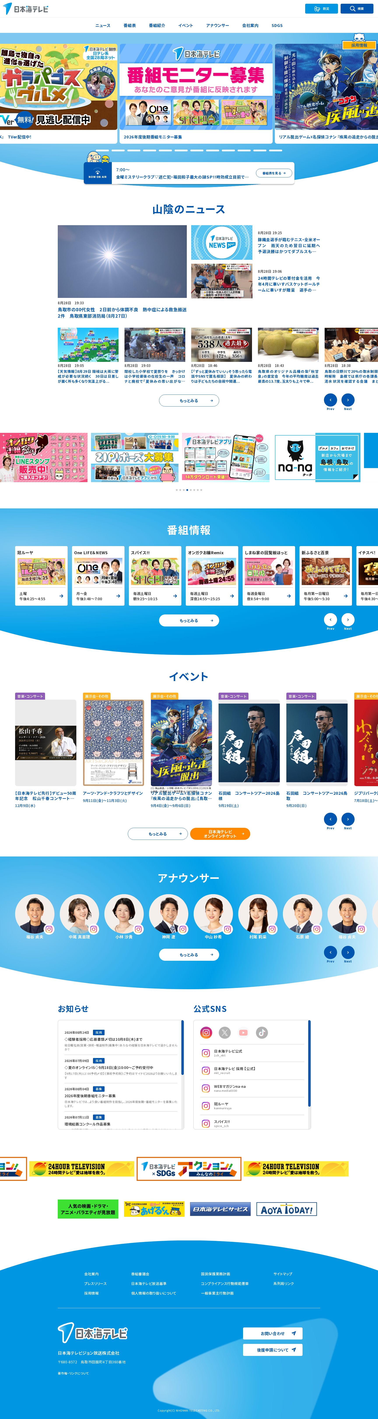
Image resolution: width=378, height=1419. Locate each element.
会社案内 (91, 1273)
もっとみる (189, 400)
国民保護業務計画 (215, 1273)
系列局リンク (283, 1283)
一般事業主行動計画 (217, 1293)
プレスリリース (95, 1283)
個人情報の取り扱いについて (154, 1293)
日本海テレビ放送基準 (149, 1283)
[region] (121, 1074)
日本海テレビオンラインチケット (220, 834)
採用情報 (91, 1293)
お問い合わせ (273, 1333)
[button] (102, 150)
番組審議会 (140, 1273)
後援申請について (273, 1350)
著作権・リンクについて (73, 1373)
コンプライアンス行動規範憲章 (225, 1283)
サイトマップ (282, 1273)
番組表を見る (271, 173)
